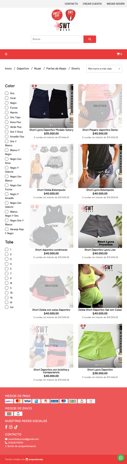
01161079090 (15, 442)
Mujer (38, 68)
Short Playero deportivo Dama (100, 130)
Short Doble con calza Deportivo (51, 310)
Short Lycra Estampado (100, 190)
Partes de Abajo (56, 68)
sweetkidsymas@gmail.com (23, 439)
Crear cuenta (92, 3)
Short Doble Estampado (51, 190)
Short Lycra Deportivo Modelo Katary (51, 130)
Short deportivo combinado (51, 250)
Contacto (71, 3)
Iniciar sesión (116, 3)
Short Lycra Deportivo (100, 369)
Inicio (8, 68)
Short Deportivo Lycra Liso (100, 250)
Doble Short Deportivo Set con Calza (100, 310)
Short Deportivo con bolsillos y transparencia (51, 371)
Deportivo (23, 68)
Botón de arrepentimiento (21, 446)
